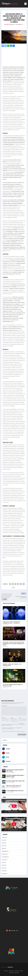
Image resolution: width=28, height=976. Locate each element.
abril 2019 (4, 848)
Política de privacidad (14, 972)
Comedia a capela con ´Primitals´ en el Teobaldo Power (12, 664)
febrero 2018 (4, 873)
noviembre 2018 (5, 851)
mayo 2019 (4, 845)
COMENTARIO (4, 706)
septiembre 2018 (5, 857)
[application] (14, 806)
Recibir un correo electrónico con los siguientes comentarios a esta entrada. (11, 728)
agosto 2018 (4, 859)
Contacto (6, 970)
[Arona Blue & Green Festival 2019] (4, 786)
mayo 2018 (4, 868)
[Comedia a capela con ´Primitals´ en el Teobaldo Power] (14, 655)
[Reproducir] (3, 811)
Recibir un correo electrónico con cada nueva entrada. (14, 731)
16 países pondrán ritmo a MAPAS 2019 (14, 790)
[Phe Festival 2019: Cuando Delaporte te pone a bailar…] (4, 770)
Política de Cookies (19, 970)
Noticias (19, 24)
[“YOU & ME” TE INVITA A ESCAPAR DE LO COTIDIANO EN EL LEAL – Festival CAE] (14, 613)
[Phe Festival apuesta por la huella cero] (4, 782)
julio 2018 (4, 862)
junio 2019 (4, 843)
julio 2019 (4, 840)
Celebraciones (13, 787)
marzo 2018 (4, 870)
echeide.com (10, 967)
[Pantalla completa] (25, 811)
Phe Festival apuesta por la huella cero (15, 781)
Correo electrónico (13, 718)
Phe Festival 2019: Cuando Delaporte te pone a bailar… (15, 770)
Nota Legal (11, 970)
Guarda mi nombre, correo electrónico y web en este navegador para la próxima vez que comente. (13, 724)
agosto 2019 (4, 837)
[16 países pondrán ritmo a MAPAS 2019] (4, 791)
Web (20, 717)
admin (11, 24)
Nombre (3, 717)
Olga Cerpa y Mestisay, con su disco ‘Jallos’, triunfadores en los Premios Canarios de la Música (14, 643)
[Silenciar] (23, 811)
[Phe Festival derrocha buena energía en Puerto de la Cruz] (14, 676)
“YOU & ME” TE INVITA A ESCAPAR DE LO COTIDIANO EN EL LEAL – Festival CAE (11, 622)
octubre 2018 (5, 854)
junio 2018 (4, 865)
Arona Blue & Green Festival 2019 (13, 785)
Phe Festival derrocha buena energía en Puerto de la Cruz (12, 685)
